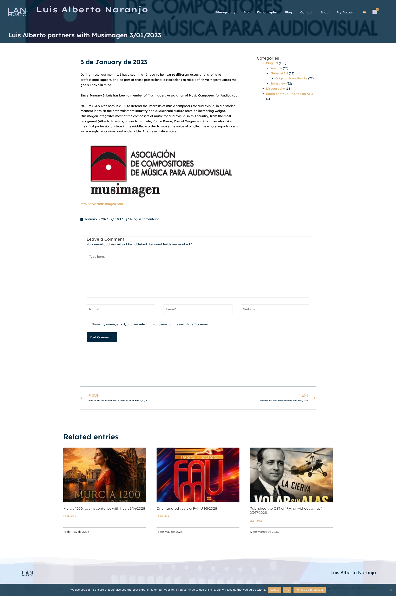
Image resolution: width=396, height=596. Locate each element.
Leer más (69, 516)
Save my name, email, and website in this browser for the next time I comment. (151, 324)
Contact (306, 12)
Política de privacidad (310, 589)
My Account (346, 12)
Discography (267, 12)
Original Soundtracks (291, 78)
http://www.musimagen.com (101, 204)
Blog (288, 12)
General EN (279, 73)
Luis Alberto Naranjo (353, 572)
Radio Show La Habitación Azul (289, 94)
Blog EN (272, 63)
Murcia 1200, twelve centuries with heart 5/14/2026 (104, 508)
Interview (278, 83)
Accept (274, 589)
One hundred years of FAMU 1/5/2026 (187, 508)
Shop (325, 12)
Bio (246, 12)
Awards (276, 68)
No (287, 589)
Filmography (225, 12)
